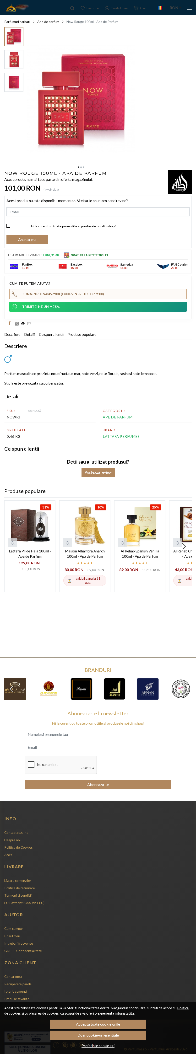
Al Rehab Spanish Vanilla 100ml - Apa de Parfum (140, 554)
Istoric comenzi (15, 991)
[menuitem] (13, 36)
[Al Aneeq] (114, 698)
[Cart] (140, 7)
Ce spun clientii (51, 334)
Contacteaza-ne (16, 832)
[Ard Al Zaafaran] (181, 698)
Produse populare (81, 334)
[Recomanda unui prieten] (30, 323)
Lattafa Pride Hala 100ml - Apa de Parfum (30, 554)
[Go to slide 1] (78, 167)
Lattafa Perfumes (121, 436)
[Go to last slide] (12, 689)
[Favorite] (89, 7)
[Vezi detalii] (13, 542)
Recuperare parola (18, 984)
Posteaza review (98, 472)
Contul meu (13, 976)
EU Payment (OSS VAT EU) (24, 903)
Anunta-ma (27, 239)
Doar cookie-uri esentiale (98, 1035)
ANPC (9, 855)
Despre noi (12, 840)
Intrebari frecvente (18, 943)
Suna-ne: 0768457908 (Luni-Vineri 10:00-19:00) (63, 294)
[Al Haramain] (48, 698)
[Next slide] (184, 546)
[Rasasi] (81, 698)
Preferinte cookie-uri (98, 1046)
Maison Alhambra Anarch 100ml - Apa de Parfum (85, 554)
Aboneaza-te (98, 784)
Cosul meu (12, 936)
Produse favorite (16, 999)
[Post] (18, 323)
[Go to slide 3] (83, 167)
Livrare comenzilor (17, 880)
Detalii (29, 334)
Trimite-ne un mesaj (41, 307)
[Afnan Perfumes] (148, 698)
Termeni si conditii (18, 895)
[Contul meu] (116, 7)
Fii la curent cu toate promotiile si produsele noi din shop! (73, 226)
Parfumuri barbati (17, 22)
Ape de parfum (48, 22)
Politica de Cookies (18, 847)
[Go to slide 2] (81, 167)
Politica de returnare (19, 888)
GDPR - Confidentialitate (23, 951)
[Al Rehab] (15, 698)
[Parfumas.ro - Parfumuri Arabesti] (17, 7)
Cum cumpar (13, 928)
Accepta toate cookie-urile (98, 1024)
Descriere (12, 334)
